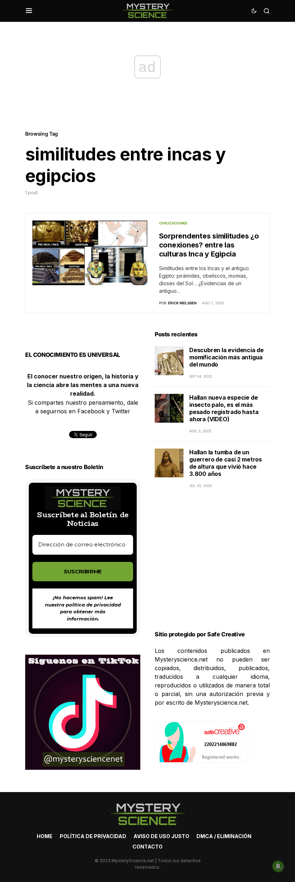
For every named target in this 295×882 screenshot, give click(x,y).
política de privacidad (93, 605)
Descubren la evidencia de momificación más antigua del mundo (226, 357)
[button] (29, 10)
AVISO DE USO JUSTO (161, 836)
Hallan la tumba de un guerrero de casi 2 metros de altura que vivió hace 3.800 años (225, 463)
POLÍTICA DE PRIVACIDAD (93, 836)
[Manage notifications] (278, 866)
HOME (45, 836)
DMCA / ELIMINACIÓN (223, 836)
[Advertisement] (212, 568)
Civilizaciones (173, 223)
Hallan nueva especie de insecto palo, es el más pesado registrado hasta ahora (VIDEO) (223, 408)
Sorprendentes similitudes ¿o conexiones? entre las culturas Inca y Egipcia (209, 245)
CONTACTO (147, 847)
